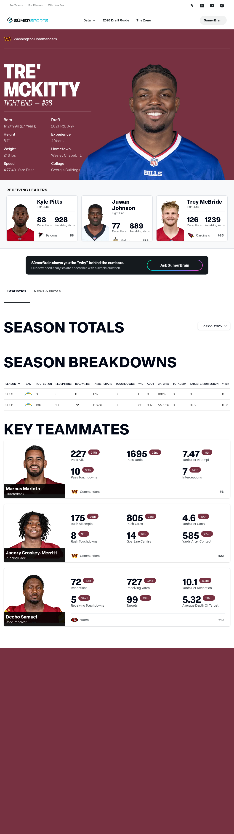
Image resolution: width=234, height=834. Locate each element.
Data (87, 20)
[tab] (17, 291)
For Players (35, 5)
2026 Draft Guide (116, 20)
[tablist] (117, 294)
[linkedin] (202, 5)
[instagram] (222, 5)
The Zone (143, 20)
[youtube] (212, 5)
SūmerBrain (213, 20)
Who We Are (56, 5)
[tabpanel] (117, 477)
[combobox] (214, 326)
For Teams (16, 5)
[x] (192, 5)
